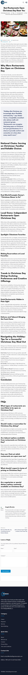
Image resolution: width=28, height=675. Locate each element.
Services (3, 624)
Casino (2, 619)
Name (2, 548)
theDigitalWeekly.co (8, 608)
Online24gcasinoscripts (11, 671)
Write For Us (4, 639)
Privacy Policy (4, 644)
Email (15, 548)
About (2, 637)
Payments (3, 621)
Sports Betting (4, 626)
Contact (3, 642)
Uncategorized (5, 41)
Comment (3, 555)
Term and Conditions (6, 646)
